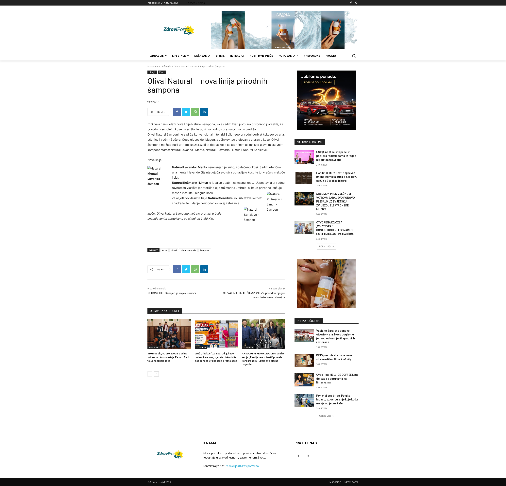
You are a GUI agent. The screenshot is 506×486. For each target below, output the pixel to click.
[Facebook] (350, 3)
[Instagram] (356, 3)
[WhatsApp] (195, 112)
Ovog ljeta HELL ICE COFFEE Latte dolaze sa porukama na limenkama (337, 378)
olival (174, 250)
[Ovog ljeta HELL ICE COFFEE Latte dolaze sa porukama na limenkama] (304, 379)
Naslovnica (153, 66)
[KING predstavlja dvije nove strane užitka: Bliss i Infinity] (304, 360)
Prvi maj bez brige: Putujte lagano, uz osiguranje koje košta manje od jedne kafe (337, 399)
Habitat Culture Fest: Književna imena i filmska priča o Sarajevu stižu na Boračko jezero (336, 176)
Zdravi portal (351, 482)
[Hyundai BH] (327, 100)
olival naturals (188, 250)
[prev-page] (149, 374)
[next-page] (156, 374)
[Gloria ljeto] (285, 30)
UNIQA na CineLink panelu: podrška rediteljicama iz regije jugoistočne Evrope (336, 156)
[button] (354, 55)
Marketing (335, 482)
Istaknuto (154, 347)
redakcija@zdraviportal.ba (242, 466)
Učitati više (325, 246)
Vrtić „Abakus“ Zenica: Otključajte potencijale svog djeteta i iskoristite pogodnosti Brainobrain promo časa (216, 357)
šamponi (204, 250)
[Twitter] (186, 112)
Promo (162, 72)
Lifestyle (166, 66)
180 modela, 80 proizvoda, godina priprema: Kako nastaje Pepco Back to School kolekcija (168, 357)
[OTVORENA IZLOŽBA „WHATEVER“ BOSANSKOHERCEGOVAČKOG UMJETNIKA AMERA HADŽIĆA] (304, 227)
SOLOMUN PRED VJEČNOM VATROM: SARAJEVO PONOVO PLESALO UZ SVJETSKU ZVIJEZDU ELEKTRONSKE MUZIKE (335, 201)
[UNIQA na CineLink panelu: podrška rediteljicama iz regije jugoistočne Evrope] (304, 157)
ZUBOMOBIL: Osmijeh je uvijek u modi (171, 293)
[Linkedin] (204, 112)
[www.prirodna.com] (327, 283)
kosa (164, 250)
